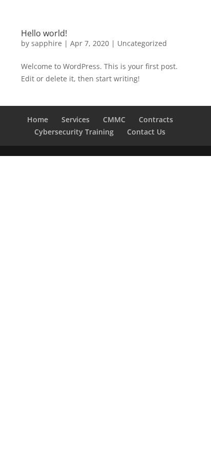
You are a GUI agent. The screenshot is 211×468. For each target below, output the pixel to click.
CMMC (114, 119)
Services (75, 119)
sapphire (46, 43)
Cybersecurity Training (74, 132)
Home (37, 119)
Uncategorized (142, 43)
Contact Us (146, 132)
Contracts (156, 119)
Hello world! (44, 33)
